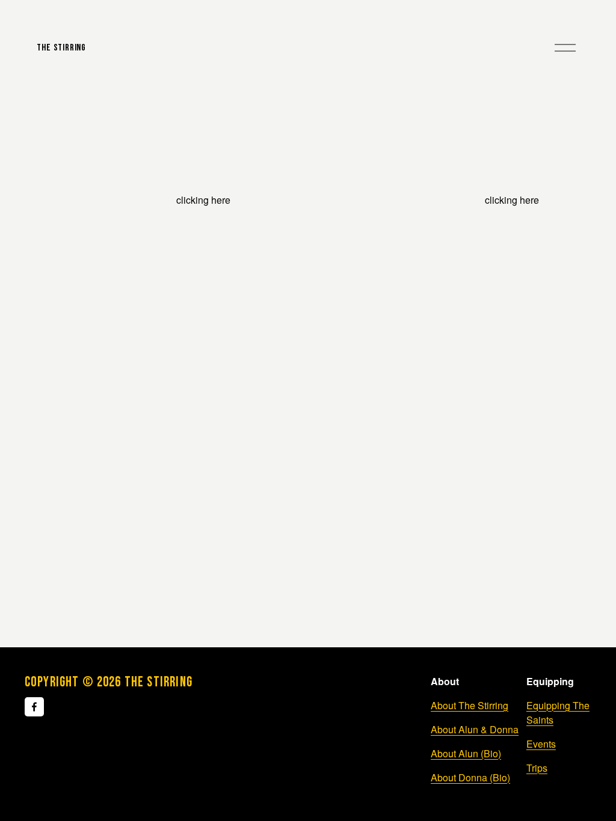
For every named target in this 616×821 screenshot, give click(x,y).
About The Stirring (469, 705)
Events (541, 744)
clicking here (203, 200)
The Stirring (61, 47)
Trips (536, 768)
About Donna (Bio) (470, 777)
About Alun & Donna (475, 729)
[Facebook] (34, 706)
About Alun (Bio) (466, 753)
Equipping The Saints (558, 712)
